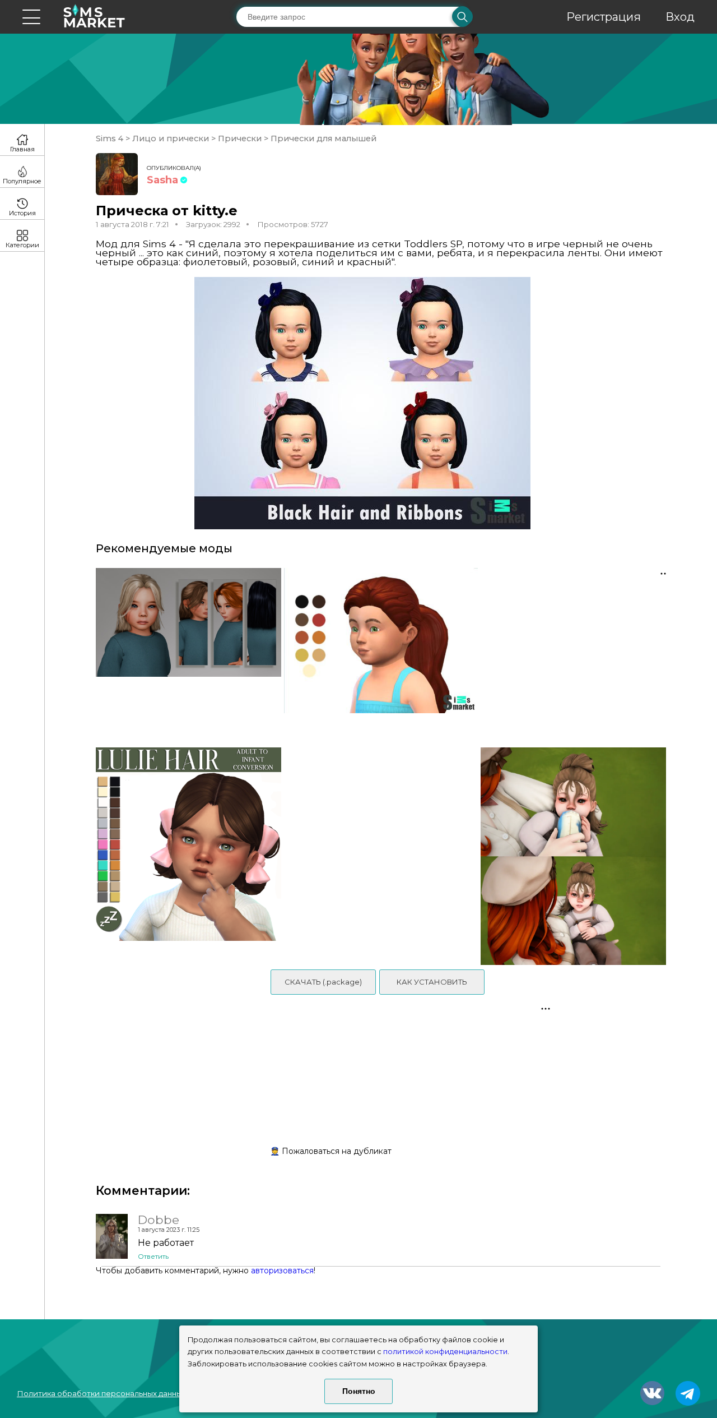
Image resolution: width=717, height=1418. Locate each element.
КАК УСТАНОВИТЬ (432, 981)
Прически (240, 138)
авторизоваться (282, 1270)
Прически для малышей (322, 138)
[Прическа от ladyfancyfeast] (380, 652)
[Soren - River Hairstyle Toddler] (184, 652)
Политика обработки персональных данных (101, 1393)
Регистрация (603, 17)
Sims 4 (110, 138)
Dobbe (158, 1219)
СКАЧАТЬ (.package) (323, 981)
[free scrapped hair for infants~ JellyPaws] (577, 856)
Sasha (162, 180)
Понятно (358, 1391)
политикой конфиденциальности (445, 1351)
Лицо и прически (170, 138)
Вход (680, 17)
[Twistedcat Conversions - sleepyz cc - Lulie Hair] (184, 856)
